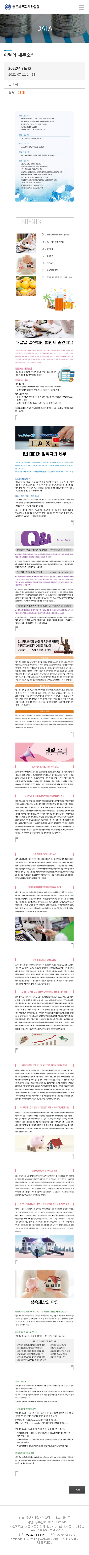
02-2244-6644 (35, 1534)
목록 (77, 1490)
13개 (21, 92)
